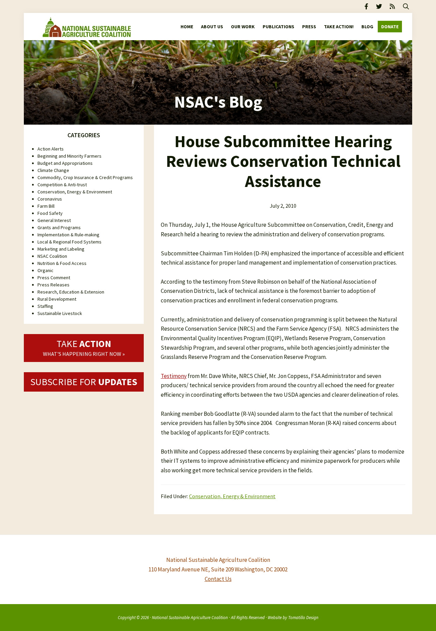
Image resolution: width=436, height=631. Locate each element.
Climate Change (53, 170)
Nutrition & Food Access (62, 263)
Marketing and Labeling (60, 249)
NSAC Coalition (52, 256)
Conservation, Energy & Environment (232, 496)
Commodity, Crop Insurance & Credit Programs (85, 177)
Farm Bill (45, 206)
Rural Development (56, 299)
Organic (45, 270)
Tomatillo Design (303, 617)
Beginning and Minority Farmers (69, 156)
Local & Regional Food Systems (69, 242)
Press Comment (53, 277)
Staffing (45, 306)
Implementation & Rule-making (68, 235)
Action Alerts (50, 149)
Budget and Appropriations (65, 163)
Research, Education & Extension (70, 292)
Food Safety (50, 213)
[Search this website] (406, 6)
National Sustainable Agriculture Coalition (190, 617)
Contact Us (218, 579)
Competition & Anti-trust (62, 185)
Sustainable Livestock (59, 313)
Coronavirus (49, 199)
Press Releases (53, 285)
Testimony (174, 376)
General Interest (54, 220)
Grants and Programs (59, 227)
